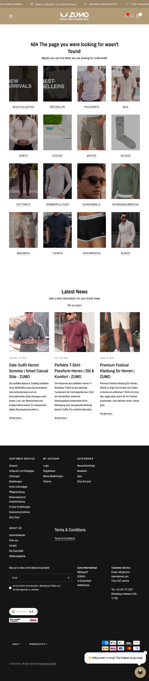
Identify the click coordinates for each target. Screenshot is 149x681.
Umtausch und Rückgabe (21, 471)
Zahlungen (14, 476)
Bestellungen (15, 481)
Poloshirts (91, 106)
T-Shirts (57, 253)
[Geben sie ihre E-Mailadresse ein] (68, 578)
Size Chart (14, 517)
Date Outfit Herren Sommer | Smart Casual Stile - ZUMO (28, 370)
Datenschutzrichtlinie (19, 512)
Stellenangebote (17, 556)
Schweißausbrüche (125, 204)
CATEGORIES (85, 458)
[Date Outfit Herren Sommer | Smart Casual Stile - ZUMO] (29, 332)
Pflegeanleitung (17, 492)
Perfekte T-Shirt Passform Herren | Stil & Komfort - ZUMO (74, 370)
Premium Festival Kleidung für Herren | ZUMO (117, 370)
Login (46, 465)
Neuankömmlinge (86, 465)
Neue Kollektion (23, 106)
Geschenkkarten (17, 535)
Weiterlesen (15, 417)
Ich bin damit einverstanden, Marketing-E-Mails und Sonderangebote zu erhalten (36, 587)
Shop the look (84, 481)
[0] (137, 16)
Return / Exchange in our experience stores (42, 4)
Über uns (13, 540)
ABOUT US (15, 528)
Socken (125, 155)
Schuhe (57, 155)
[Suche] (132, 16)
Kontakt (13, 545)
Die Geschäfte (16, 551)
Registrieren (49, 471)
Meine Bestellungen (53, 476)
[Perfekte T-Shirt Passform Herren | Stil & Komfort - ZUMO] (74, 332)
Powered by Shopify (47, 663)
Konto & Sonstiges (18, 487)
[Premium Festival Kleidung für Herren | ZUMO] (120, 332)
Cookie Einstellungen (19, 507)
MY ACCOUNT (51, 458)
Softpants (23, 204)
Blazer (125, 253)
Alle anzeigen (74, 305)
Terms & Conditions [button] (65, 538)
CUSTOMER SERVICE (22, 458)
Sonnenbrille (91, 204)
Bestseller (57, 106)
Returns (47, 481)
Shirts (23, 155)
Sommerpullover (57, 204)
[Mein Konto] (126, 16)
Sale (125, 106)
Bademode (23, 253)
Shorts (91, 155)
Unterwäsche (91, 253)
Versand (13, 465)
